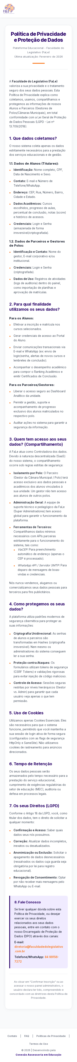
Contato (12, 1036)
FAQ (26, 1036)
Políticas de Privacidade (51, 1036)
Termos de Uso (38, 1043)
